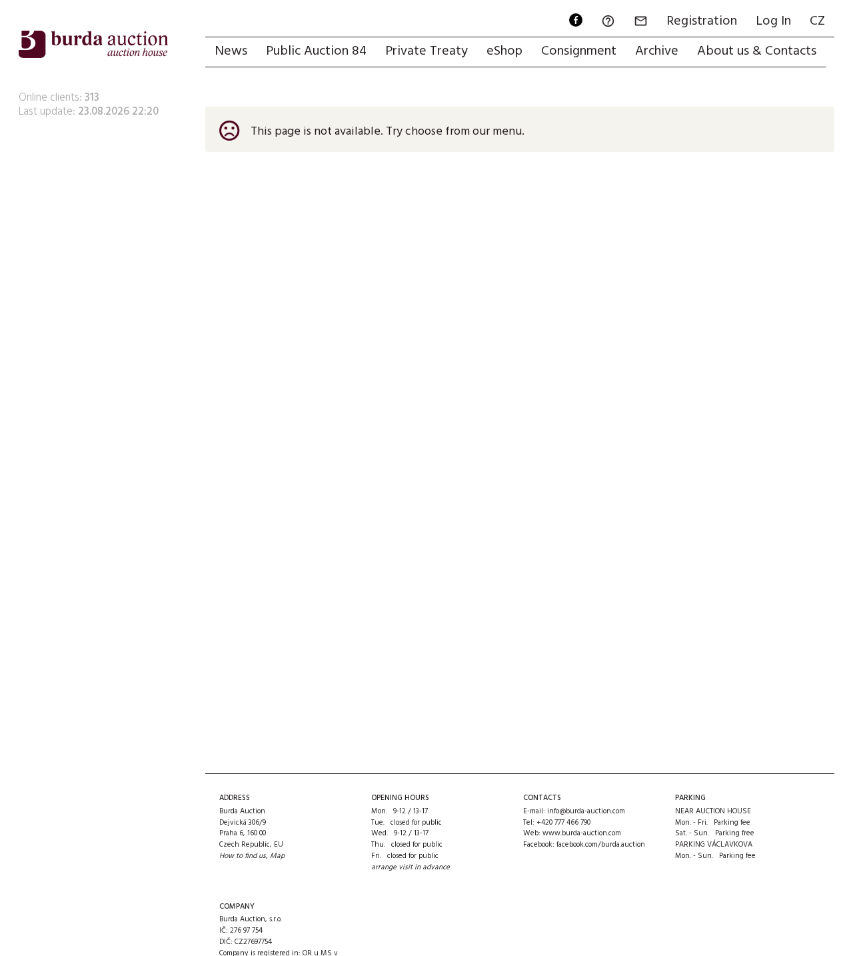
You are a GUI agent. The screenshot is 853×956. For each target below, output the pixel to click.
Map (277, 856)
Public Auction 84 (316, 51)
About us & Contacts (756, 51)
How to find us (242, 856)
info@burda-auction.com (586, 811)
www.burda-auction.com (581, 833)
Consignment (578, 51)
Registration (701, 21)
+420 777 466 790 (563, 823)
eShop (504, 51)
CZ (817, 21)
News (231, 51)
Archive (656, 51)
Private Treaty (426, 51)
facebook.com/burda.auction (600, 845)
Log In (773, 21)
